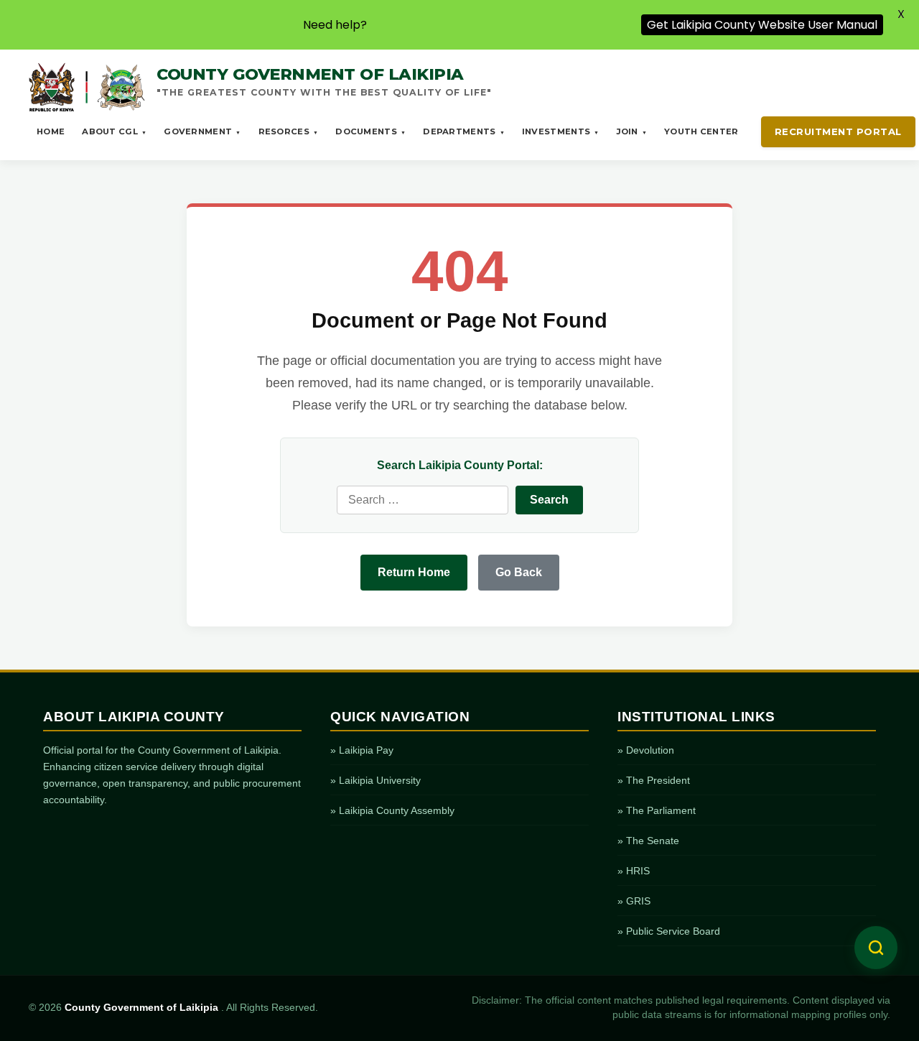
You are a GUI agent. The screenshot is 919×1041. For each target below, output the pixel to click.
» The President (653, 780)
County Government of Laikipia (143, 1007)
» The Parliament (656, 810)
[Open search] (875, 947)
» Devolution (645, 750)
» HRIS (633, 870)
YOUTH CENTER (701, 131)
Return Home (414, 572)
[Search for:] (422, 500)
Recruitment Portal (838, 131)
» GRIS (633, 901)
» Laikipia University (375, 780)
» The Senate (648, 840)
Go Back (518, 572)
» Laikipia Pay (361, 750)
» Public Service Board (668, 931)
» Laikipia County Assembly (392, 810)
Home (51, 131)
